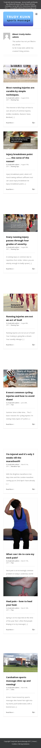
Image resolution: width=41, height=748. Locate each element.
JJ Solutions (26, 744)
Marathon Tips (15, 466)
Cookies (14, 744)
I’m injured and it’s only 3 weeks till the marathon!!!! (20, 458)
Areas (34, 741)
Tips (12, 405)
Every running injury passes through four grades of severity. (17, 241)
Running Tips (15, 100)
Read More (9, 123)
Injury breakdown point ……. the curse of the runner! (19, 158)
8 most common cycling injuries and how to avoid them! (20, 396)
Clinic (12, 689)
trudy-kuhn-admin (13, 98)
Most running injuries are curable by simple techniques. (20, 91)
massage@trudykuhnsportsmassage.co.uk (23, 8)
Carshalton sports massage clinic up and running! (18, 681)
